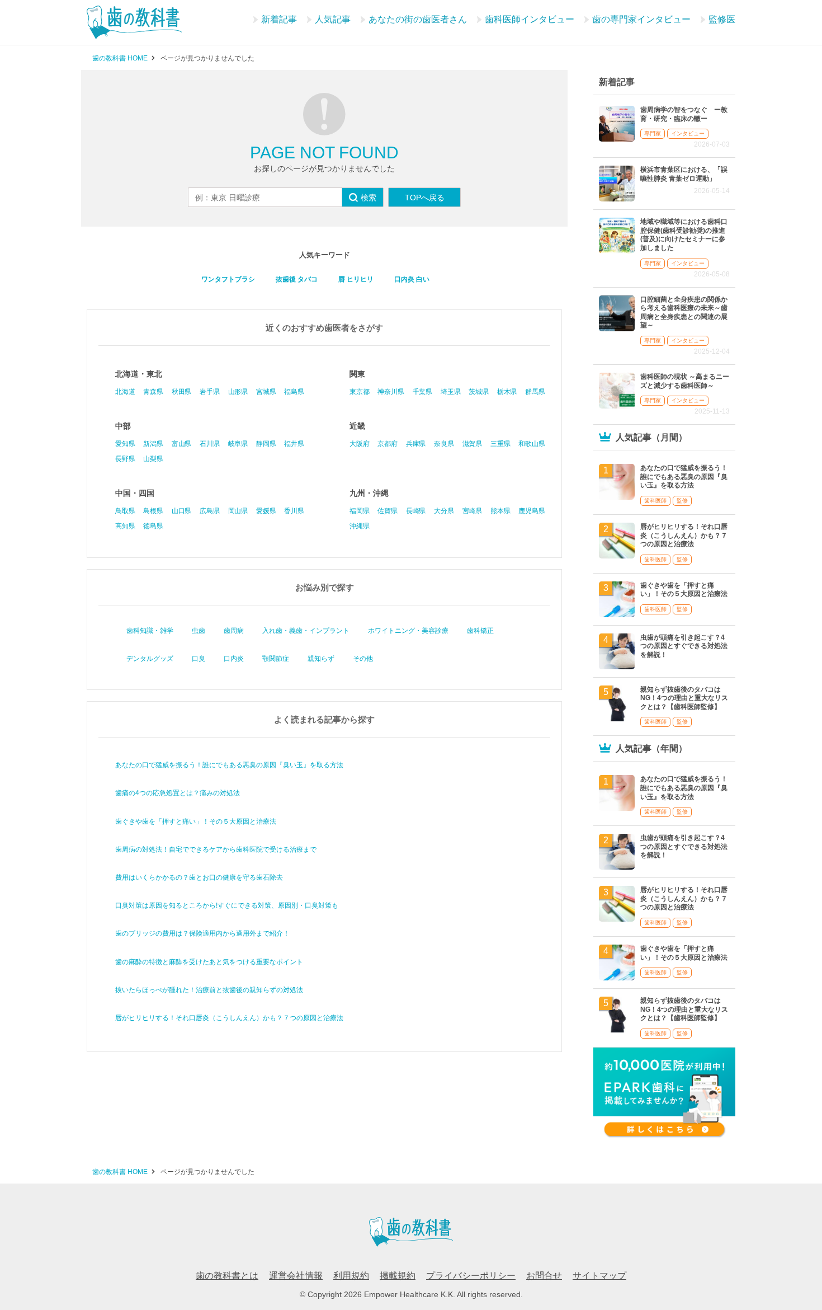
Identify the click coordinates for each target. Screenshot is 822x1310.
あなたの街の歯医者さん (418, 19)
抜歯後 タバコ (297, 279)
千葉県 (422, 392)
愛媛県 (266, 511)
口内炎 (234, 659)
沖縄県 (359, 526)
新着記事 (279, 19)
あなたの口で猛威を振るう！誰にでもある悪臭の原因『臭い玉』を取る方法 (229, 765)
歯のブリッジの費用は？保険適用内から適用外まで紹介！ (202, 933)
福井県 (294, 444)
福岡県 (359, 511)
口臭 (198, 659)
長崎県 (416, 511)
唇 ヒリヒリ (356, 279)
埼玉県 (450, 392)
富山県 (181, 444)
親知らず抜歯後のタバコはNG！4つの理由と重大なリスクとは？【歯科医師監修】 (684, 698)
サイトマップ (599, 1275)
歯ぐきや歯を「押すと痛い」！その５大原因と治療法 (195, 821)
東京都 (359, 392)
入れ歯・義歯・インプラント (305, 631)
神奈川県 (390, 392)
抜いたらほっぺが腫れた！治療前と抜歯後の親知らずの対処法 (209, 990)
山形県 (238, 392)
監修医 (721, 19)
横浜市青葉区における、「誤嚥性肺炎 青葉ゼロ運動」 (683, 174)
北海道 (125, 392)
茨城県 (478, 392)
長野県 (125, 459)
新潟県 (153, 444)
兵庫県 (416, 444)
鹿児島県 (531, 511)
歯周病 (234, 631)
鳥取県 (125, 511)
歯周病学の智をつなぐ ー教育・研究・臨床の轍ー (683, 114)
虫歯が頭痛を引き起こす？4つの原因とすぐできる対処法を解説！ (683, 646)
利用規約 (351, 1275)
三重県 (500, 444)
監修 (682, 500)
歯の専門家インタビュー (641, 19)
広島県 (209, 511)
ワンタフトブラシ (228, 279)
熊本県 (500, 511)
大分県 (443, 511)
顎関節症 (275, 659)
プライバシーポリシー (471, 1275)
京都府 (387, 444)
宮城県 (266, 392)
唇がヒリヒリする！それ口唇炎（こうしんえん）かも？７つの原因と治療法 (229, 1018)
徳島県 (153, 526)
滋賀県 (472, 444)
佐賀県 (387, 511)
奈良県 (443, 444)
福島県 (294, 392)
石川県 (209, 444)
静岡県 (266, 444)
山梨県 (153, 459)
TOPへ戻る (425, 197)
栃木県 (507, 392)
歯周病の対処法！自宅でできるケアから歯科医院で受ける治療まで (215, 849)
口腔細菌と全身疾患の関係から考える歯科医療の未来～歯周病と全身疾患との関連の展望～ (683, 312)
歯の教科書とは (227, 1275)
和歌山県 (531, 444)
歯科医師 (655, 500)
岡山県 (238, 511)
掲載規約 (397, 1275)
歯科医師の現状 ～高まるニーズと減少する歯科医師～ (684, 381)
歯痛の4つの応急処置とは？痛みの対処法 (177, 793)
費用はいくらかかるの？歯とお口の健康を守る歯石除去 (199, 877)
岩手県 (209, 392)
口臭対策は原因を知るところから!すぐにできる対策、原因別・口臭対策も (226, 905)
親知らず (321, 659)
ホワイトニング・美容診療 (408, 631)
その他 (363, 659)
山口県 (181, 511)
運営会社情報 (296, 1275)
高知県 (125, 526)
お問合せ (544, 1275)
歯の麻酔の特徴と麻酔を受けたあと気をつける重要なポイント (209, 962)
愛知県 (125, 444)
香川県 (294, 511)
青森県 (153, 392)
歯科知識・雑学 (149, 631)
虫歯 (198, 631)
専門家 (652, 133)
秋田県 (181, 392)
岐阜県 (238, 444)
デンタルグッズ (149, 659)
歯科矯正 (480, 631)
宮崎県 (472, 511)
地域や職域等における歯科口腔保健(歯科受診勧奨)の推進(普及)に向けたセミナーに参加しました (683, 235)
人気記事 (333, 19)
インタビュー (688, 133)
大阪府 (359, 444)
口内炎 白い (411, 279)
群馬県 (535, 392)
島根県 (153, 511)
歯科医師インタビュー (529, 19)
